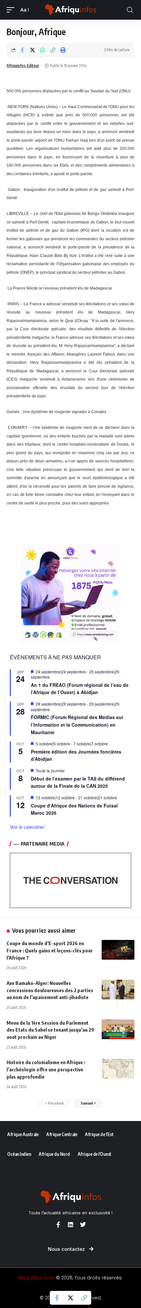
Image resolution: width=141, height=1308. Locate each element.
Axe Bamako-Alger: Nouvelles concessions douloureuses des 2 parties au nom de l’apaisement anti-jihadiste (50, 990)
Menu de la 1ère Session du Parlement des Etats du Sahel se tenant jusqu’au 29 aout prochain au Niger (50, 1030)
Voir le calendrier (27, 827)
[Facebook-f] (58, 1224)
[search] (129, 10)
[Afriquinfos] (70, 10)
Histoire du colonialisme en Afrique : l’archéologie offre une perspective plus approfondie (46, 1069)
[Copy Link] (52, 50)
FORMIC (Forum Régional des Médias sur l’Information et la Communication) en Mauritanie (77, 724)
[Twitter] (83, 1224)
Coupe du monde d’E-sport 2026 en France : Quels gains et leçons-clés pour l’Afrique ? (50, 950)
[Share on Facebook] (22, 50)
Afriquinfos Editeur (23, 65)
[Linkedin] (70, 1224)
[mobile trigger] (12, 10)
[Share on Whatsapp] (42, 50)
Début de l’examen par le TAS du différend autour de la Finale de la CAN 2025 (78, 782)
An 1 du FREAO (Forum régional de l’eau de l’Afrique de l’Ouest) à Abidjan (80, 689)
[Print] (63, 50)
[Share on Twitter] (32, 50)
